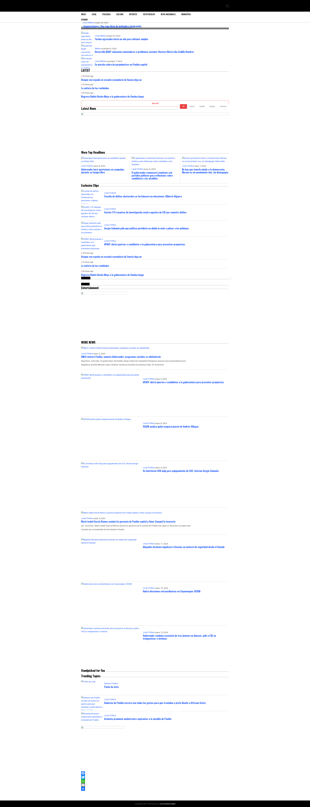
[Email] (155, 785)
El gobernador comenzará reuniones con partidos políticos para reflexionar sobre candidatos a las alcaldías (152, 175)
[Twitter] (155, 777)
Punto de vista (111, 686)
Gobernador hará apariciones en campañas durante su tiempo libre (102, 171)
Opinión (107, 683)
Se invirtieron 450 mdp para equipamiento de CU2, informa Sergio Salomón (181, 470)
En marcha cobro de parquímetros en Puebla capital (121, 64)
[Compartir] (155, 789)
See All (155, 103)
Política (89, 166)
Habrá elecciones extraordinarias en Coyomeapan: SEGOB (171, 591)
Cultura (119, 14)
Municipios (186, 14)
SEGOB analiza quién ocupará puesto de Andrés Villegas (171, 426)
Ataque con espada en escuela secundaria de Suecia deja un (111, 79)
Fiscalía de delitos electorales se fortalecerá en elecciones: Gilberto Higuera (143, 196)
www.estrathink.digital (167, 804)
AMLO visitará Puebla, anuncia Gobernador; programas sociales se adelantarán (121, 356)
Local (94, 14)
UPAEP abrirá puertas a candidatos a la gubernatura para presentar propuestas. (145, 244)
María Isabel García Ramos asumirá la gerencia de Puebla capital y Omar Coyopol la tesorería (128, 521)
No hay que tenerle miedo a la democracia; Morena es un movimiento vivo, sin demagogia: (205, 171)
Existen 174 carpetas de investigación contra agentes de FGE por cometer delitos (145, 212)
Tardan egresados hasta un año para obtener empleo (121, 39)
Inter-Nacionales (168, 14)
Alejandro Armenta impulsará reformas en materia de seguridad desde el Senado (184, 546)
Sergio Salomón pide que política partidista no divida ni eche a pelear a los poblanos (146, 228)
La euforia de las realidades (95, 88)
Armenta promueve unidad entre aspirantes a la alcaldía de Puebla (137, 718)
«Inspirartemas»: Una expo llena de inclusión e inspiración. (112, 26)
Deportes (133, 14)
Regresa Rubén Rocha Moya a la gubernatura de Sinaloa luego (112, 96)
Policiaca (106, 14)
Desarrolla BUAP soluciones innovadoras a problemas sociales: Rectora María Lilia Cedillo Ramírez (144, 51)
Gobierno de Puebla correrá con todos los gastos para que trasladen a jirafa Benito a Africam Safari (155, 702)
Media (90, 22)
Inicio (83, 14)
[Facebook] (155, 773)
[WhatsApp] (155, 781)
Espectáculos (149, 14)
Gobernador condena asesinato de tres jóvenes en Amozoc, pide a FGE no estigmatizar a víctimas (179, 637)
